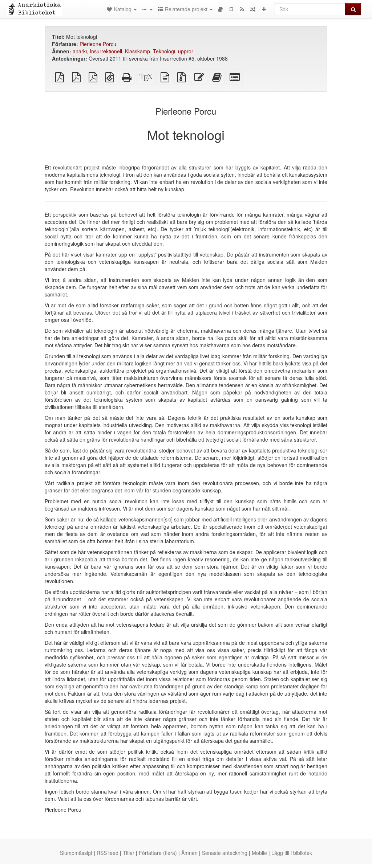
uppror (185, 51)
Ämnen (189, 852)
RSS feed (107, 852)
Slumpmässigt (76, 852)
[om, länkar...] (147, 9)
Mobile (259, 852)
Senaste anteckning (224, 852)
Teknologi (164, 51)
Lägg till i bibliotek (291, 852)
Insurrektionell (106, 51)
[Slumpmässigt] (252, 9)
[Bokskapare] (220, 9)
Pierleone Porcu (98, 44)
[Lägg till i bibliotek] (263, 9)
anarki (80, 51)
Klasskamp (137, 51)
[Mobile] (231, 9)
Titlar (128, 852)
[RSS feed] (241, 9)
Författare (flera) (158, 852)
